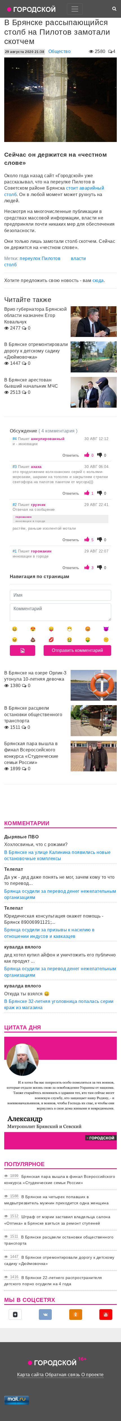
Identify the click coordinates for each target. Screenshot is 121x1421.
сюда (98, 280)
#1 (15, 551)
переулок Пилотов (40, 258)
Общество (59, 51)
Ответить (70, 455)
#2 (15, 505)
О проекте (92, 1374)
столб (10, 264)
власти (78, 258)
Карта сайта (30, 1374)
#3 (15, 467)
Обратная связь (62, 1374)
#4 (15, 439)
